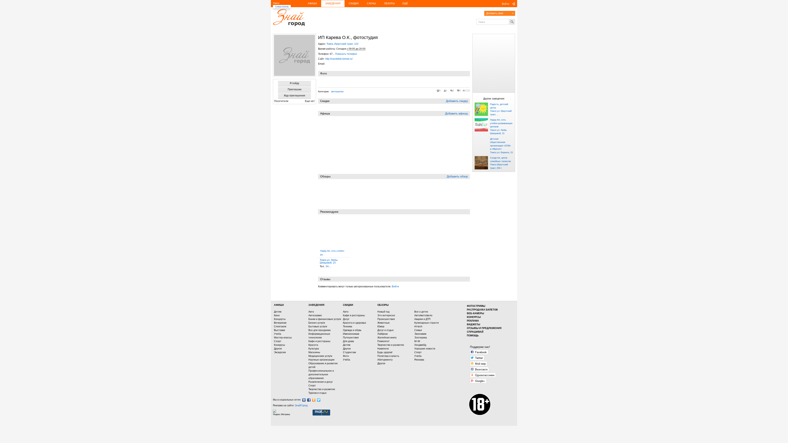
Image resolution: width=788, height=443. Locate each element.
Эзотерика (420, 337)
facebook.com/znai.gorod (308, 400)
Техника (347, 326)
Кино (277, 315)
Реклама (419, 359)
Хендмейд (420, 345)
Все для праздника (319, 330)
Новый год (383, 311)
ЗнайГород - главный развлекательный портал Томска (289, 17)
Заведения (332, 3)
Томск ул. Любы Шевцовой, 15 (329, 261)
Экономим (420, 333)
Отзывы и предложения (484, 328)
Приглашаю (294, 89)
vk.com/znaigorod (304, 400)
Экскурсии (280, 352)
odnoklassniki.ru (313, 400)
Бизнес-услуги (316, 322)
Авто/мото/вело (423, 315)
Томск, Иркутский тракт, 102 (342, 43)
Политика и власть (388, 356)
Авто (311, 311)
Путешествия (351, 337)
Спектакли (280, 326)
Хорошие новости (424, 348)
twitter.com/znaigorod (318, 400)
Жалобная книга (386, 337)
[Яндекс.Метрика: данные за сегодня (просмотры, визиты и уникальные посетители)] (282, 412)
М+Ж (417, 341)
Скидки (354, 3)
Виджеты (473, 324)
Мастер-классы (283, 337)
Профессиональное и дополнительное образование (321, 374)
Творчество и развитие (321, 389)
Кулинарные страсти (426, 322)
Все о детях (421, 311)
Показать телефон (346, 54)
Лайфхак (382, 333)
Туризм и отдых (317, 393)
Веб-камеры (475, 313)
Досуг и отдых (385, 330)
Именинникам (351, 333)
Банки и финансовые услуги (324, 319)
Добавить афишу (456, 113)
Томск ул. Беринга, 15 (501, 152)
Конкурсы (279, 345)
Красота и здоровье (354, 322)
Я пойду (294, 83)
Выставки (279, 330)
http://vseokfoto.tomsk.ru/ (339, 58)
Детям (277, 311)
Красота (313, 345)
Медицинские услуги (320, 356)
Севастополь (282, 6)
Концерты (280, 319)
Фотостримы (476, 306)
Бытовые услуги (317, 326)
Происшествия (386, 319)
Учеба (277, 333)
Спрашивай (475, 331)
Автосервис (315, 315)
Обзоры (389, 3)
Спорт (277, 341)
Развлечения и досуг (320, 381)
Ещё (405, 3)
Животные (383, 322)
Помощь (473, 335)
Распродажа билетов (482, 309)
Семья (418, 330)
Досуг (346, 319)
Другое (278, 348)
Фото (346, 356)
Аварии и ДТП (422, 319)
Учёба (346, 359)
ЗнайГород (301, 405)
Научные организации (321, 359)
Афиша (312, 3)
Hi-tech (418, 326)
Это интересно (386, 315)
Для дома (348, 341)
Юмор (380, 326)
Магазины (314, 352)
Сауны (371, 3)
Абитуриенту (385, 359)
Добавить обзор (457, 176)
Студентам (349, 352)
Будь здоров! (384, 352)
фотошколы (337, 91)
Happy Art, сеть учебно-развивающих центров (501, 123)
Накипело (383, 348)
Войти (395, 286)
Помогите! (383, 341)
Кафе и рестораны (319, 341)
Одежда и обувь (352, 330)
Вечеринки (280, 322)
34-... (328, 266)
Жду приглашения (294, 95)
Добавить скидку (457, 101)
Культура (313, 348)
